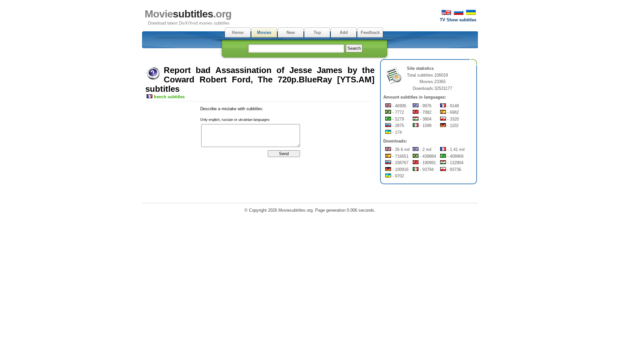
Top (317, 32)
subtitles (188, 14)
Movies (264, 32)
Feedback (370, 32)
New (290, 32)
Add (344, 32)
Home (237, 32)
